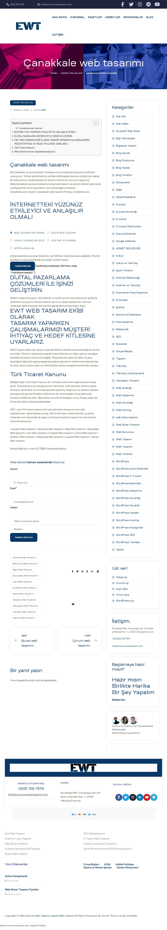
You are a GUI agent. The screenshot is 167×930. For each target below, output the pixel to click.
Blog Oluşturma (125, 160)
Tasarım (121, 359)
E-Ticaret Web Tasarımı (96, 838)
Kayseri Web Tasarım (62, 915)
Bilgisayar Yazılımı (126, 146)
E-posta (120, 204)
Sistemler (121, 344)
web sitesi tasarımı (127, 417)
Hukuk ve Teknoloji (127, 263)
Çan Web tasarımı (22, 582)
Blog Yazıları (123, 168)
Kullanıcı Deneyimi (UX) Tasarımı (22, 848)
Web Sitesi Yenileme (16, 843)
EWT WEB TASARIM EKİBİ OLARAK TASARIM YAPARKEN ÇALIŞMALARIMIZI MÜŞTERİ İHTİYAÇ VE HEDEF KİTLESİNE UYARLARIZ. (52, 142)
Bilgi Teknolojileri (125, 138)
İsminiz (13, 469)
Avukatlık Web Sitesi (128, 131)
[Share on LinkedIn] (82, 571)
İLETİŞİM (41, 448)
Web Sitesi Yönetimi (128, 425)
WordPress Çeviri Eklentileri (132, 469)
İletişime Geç (118, 699)
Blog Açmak (123, 153)
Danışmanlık (123, 182)
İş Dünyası (122, 300)
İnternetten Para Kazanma (131, 293)
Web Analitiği (123, 388)
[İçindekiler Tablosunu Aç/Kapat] (94, 123)
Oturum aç (122, 583)
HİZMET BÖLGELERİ (71, 73)
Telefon (14, 507)
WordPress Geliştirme (129, 491)
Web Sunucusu (125, 432)
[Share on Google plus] (92, 571)
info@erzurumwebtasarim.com (127, 646)
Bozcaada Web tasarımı (25, 576)
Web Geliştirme (125, 395)
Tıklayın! (42, 925)
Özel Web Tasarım (15, 833)
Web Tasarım (124, 439)
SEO (118, 337)
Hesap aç (121, 577)
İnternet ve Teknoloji (128, 285)
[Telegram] (148, 4)
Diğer (119, 190)
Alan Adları (122, 124)
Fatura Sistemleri (126, 234)
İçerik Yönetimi (124, 270)
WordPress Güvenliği (128, 498)
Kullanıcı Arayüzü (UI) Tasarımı (100, 843)
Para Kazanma (124, 322)
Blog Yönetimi (124, 175)
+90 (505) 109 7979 (121, 638)
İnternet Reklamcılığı (128, 278)
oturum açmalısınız (45, 680)
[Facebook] (122, 4)
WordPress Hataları (127, 513)
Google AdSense (126, 241)
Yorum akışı (122, 595)
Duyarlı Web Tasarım (16, 853)
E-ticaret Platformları (128, 226)
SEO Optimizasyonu (94, 833)
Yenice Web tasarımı (24, 618)
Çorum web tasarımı (79, 640)
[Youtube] (157, 4)
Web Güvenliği (124, 403)
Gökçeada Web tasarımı (25, 606)
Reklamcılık (122, 329)
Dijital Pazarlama (125, 197)
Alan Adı (121, 116)
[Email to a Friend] (73, 604)
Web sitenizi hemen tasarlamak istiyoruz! (35, 151)
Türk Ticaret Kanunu (24, 147)
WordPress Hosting (127, 520)
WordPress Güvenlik (128, 505)
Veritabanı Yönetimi (127, 381)
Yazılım (120, 549)
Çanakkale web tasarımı (31, 128)
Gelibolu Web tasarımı (24, 600)
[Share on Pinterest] (98, 571)
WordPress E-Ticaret (128, 476)
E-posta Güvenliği (126, 212)
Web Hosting (123, 410)
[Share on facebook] (72, 571)
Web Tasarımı (124, 447)
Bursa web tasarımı (31, 640)
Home (53, 73)
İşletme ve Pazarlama (128, 315)
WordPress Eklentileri (128, 483)
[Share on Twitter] (77, 571)
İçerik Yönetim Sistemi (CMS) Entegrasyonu (108, 848)
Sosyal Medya (124, 351)
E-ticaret (121, 219)
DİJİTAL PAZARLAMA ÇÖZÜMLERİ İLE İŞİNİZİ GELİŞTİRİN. (43, 136)
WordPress (122, 461)
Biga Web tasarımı (22, 570)
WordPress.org (125, 601)
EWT (43, 110)
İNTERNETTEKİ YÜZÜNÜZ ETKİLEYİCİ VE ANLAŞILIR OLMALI (45, 132)
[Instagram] (140, 4)
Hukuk (119, 256)
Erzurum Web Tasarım (37, 915)
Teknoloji (121, 366)
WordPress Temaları (128, 542)
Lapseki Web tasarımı (24, 612)
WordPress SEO (125, 535)
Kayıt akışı (122, 589)
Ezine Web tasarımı (23, 594)
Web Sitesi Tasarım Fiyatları (22, 889)
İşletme (120, 307)
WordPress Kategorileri (129, 527)
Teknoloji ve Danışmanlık (130, 373)
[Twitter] (131, 4)
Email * (13, 488)
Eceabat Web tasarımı (25, 588)
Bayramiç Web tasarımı (25, 564)
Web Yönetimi (124, 454)
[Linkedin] (139, 797)
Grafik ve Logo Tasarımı (18, 838)
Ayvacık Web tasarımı (24, 558)
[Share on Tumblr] (87, 571)
